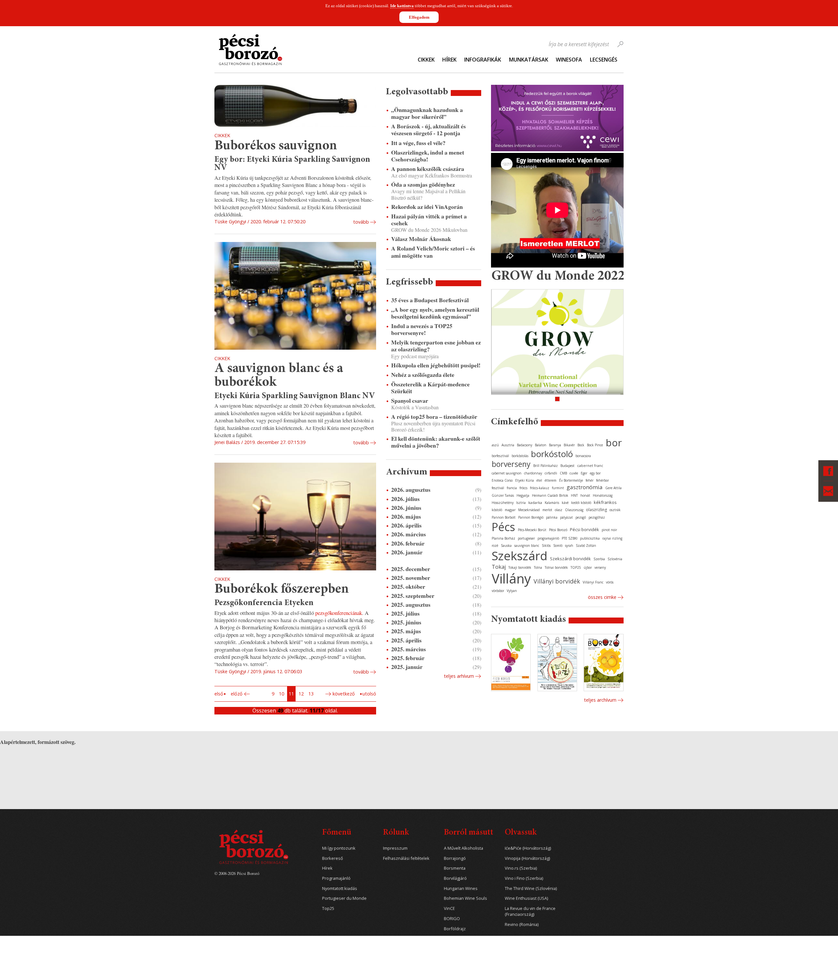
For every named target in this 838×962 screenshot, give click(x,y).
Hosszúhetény (503, 502)
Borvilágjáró (455, 878)
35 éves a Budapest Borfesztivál (430, 300)
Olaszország (574, 510)
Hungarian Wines (461, 888)
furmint (558, 488)
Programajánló (336, 878)
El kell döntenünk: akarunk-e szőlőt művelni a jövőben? (435, 442)
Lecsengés (603, 59)
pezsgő (580, 517)
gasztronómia (585, 487)
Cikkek (426, 59)
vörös (609, 582)
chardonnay (533, 473)
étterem (550, 480)
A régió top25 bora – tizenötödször (434, 416)
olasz (558, 510)
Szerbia (599, 559)
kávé (565, 502)
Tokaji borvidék (519, 567)
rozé (495, 545)
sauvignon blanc (526, 545)
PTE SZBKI (569, 538)
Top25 (328, 908)
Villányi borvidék (557, 581)
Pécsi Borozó (558, 529)
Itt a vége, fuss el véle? (418, 142)
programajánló (548, 538)
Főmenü (336, 833)
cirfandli (551, 473)
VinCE (449, 908)
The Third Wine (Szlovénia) (531, 888)
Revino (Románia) (521, 924)
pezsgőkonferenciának (338, 613)
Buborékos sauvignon (275, 146)
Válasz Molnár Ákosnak (421, 238)
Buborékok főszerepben (281, 589)
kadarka (535, 502)
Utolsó (369, 694)
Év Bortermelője (571, 480)
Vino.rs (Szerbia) (521, 868)
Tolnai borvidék (556, 567)
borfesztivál (500, 455)
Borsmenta (454, 868)
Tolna (538, 567)
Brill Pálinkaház (545, 465)
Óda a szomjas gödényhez (423, 184)
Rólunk (396, 833)
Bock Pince (595, 445)
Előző (237, 694)
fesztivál (498, 488)
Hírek (449, 59)
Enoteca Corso (502, 480)
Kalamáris (552, 502)
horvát (585, 495)
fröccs (523, 488)
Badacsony (524, 445)
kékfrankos (605, 502)
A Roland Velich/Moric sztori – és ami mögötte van (433, 252)
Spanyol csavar (409, 400)
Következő (344, 694)
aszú (495, 445)
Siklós (546, 545)
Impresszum (395, 848)
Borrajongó (455, 858)
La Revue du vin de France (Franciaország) (530, 911)
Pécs (503, 526)
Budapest (567, 465)
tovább (361, 222)
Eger (584, 473)
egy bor (595, 473)
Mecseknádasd (529, 510)
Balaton (540, 445)
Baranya (555, 445)
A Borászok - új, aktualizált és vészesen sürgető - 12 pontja (428, 130)
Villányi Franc (593, 582)
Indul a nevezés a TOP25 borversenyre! (421, 329)
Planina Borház (503, 538)
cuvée (574, 473)
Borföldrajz (455, 929)
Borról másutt (468, 833)
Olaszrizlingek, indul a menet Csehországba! (427, 156)
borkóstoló (552, 454)
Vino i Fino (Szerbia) (524, 878)
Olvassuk (521, 833)
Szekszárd (519, 555)
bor (614, 442)
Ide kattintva (402, 5)
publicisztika (590, 538)
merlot (547, 510)
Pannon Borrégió (530, 517)
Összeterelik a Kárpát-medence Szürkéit (430, 388)
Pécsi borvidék (584, 529)
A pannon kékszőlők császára (427, 168)
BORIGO (452, 918)
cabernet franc (590, 465)
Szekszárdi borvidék (570, 559)
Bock (580, 445)
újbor (588, 567)
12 (301, 694)
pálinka (551, 517)
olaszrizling (596, 509)
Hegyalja (523, 495)
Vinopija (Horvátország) (527, 858)
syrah (569, 545)
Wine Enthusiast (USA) (526, 898)
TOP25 (576, 567)
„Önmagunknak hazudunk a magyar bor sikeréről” (427, 113)
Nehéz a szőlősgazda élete (422, 374)
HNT (574, 495)
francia (512, 488)
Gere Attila (613, 488)
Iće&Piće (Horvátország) (528, 848)
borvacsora (583, 455)
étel (539, 480)
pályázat (566, 517)
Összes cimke (602, 597)
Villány (511, 578)
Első (218, 694)
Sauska (506, 545)
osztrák (615, 510)
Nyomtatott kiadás (339, 888)
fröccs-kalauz (539, 488)
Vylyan (512, 590)
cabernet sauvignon (506, 473)
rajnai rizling (612, 538)
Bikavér (569, 445)
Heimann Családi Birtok (550, 495)
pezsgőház (597, 517)
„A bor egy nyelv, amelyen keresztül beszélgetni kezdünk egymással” (435, 313)
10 (281, 694)
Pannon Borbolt (504, 517)
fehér (589, 480)
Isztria (521, 502)
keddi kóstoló (581, 502)
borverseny (511, 464)
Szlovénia (615, 559)
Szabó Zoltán (586, 545)
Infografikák (482, 59)
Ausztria (507, 445)
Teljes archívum (600, 700)
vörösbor (498, 590)
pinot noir (609, 529)
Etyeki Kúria (524, 480)
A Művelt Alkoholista (463, 848)
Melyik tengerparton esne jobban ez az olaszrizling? (436, 346)
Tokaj (499, 566)
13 (311, 694)
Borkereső (332, 858)
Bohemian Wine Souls (465, 898)
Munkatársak (528, 59)
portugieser (526, 538)
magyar (510, 510)
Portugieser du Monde (344, 898)
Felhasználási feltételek (406, 858)
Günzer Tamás (503, 495)
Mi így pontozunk (338, 848)
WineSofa (569, 59)
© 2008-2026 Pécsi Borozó (236, 873)
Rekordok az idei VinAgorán (427, 206)
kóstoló (497, 510)
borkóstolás (520, 455)
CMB (563, 473)
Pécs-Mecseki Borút (532, 529)
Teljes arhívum (459, 676)
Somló (557, 545)
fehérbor (602, 480)
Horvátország (602, 495)
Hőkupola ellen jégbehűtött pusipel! (436, 365)
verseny (600, 567)
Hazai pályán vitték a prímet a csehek (429, 220)
